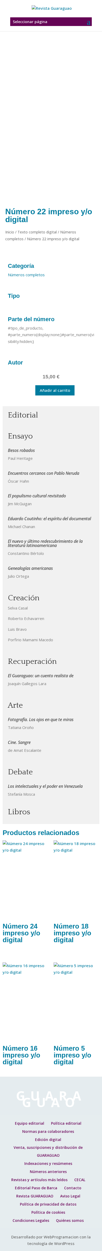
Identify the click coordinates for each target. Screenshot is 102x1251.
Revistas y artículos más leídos (39, 1179)
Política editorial (66, 1123)
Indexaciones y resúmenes (48, 1163)
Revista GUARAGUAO (34, 1195)
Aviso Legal (70, 1195)
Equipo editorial (29, 1123)
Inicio (9, 232)
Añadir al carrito (55, 390)
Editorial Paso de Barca (36, 1187)
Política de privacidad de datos (48, 1204)
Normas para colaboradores (48, 1131)
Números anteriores (48, 1171)
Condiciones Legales (31, 1220)
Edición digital (48, 1139)
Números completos (26, 274)
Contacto (72, 1187)
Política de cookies (48, 1212)
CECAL (79, 1179)
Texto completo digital (37, 232)
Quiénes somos (70, 1220)
